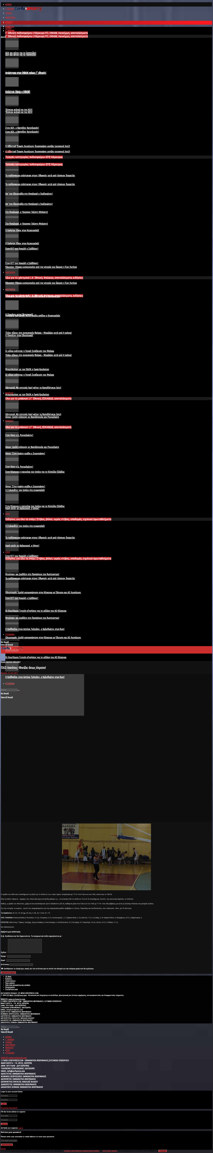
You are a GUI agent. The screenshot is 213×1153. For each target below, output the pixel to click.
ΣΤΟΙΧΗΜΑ (9, 634)
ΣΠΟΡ (7, 552)
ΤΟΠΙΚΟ (8, 13)
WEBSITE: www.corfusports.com (13, 999)
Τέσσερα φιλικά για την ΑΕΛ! (19, 112)
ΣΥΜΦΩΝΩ (162, 1151)
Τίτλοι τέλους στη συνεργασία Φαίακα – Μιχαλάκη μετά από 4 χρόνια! (38, 355)
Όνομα (4, 956)
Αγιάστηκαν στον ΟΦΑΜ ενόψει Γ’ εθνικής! (25, 72)
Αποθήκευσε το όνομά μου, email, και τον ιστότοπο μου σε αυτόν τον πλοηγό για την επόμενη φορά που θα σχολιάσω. (49, 969)
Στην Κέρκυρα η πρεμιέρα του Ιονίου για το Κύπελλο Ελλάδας (35, 506)
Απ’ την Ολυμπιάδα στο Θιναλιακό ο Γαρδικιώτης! (29, 203)
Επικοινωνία (10, 987)
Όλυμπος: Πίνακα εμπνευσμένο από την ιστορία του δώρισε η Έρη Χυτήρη (41, 282)
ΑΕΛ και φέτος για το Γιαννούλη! (20, 52)
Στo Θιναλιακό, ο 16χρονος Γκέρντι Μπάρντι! (26, 223)
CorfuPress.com (11, 989)
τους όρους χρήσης (110, 1151)
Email (3, 960)
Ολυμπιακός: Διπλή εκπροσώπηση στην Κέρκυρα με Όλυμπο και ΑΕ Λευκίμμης (43, 637)
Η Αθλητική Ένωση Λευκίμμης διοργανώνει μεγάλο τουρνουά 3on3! (37, 151)
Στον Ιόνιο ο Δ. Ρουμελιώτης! (19, 466)
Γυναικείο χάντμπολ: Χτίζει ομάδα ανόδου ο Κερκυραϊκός (32, 296)
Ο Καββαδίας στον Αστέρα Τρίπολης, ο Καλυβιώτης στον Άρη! (35, 629)
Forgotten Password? (9, 1108)
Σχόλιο (4, 952)
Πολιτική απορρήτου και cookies (17, 985)
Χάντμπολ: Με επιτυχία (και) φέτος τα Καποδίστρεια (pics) (33, 414)
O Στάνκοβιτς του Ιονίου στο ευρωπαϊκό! (25, 525)
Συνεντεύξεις (10, 981)
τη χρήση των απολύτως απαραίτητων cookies (81, 1151)
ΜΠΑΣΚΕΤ (9, 420)
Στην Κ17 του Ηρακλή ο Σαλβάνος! (21, 263)
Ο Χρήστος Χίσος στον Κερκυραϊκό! (22, 243)
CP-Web (8, 977)
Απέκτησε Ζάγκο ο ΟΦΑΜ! (17, 91)
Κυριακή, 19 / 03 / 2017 (9, 673)
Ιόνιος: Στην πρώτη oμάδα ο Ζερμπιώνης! (25, 486)
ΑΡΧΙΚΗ (8, 4)
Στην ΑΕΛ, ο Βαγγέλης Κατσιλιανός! (22, 131)
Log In (20, 1128)
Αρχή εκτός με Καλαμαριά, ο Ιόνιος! (22, 545)
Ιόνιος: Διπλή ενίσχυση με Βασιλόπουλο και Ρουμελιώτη (32, 447)
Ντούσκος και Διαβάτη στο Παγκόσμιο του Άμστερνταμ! (32, 617)
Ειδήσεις (8, 979)
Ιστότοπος (5, 964)
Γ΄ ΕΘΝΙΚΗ (9, 26)
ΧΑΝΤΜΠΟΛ (10, 17)
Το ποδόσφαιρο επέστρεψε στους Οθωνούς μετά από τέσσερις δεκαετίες (40, 184)
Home (3, 662)
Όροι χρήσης (10, 983)
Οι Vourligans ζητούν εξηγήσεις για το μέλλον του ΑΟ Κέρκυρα (35, 657)
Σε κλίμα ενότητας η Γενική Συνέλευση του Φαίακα (29, 374)
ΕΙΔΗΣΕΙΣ (9, 662)
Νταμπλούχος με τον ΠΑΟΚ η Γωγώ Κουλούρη (27, 394)
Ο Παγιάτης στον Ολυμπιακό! (19, 335)
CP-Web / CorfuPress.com (17, 995)
